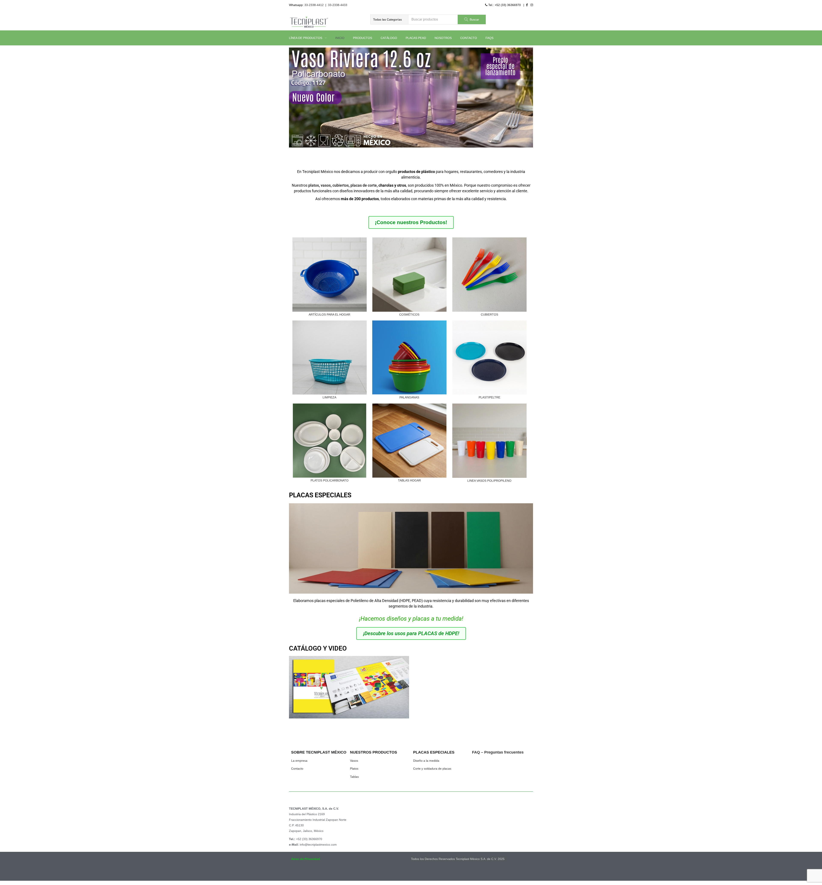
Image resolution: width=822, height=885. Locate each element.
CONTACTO (468, 38)
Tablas (354, 776)
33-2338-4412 (314, 5)
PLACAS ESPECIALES (320, 495)
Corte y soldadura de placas (432, 768)
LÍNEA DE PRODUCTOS (306, 38)
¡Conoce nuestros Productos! (411, 222)
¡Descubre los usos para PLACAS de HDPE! (411, 633)
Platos (354, 768)
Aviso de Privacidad (305, 859)
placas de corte (363, 185)
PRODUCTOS (362, 38)
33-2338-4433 (337, 5)
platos (313, 185)
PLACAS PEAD (416, 38)
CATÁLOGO (389, 38)
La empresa (299, 760)
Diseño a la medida (426, 760)
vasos (326, 185)
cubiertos (340, 185)
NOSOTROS (443, 38)
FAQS (489, 38)
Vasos (354, 760)
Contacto (297, 768)
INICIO (339, 38)
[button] (389, 19)
